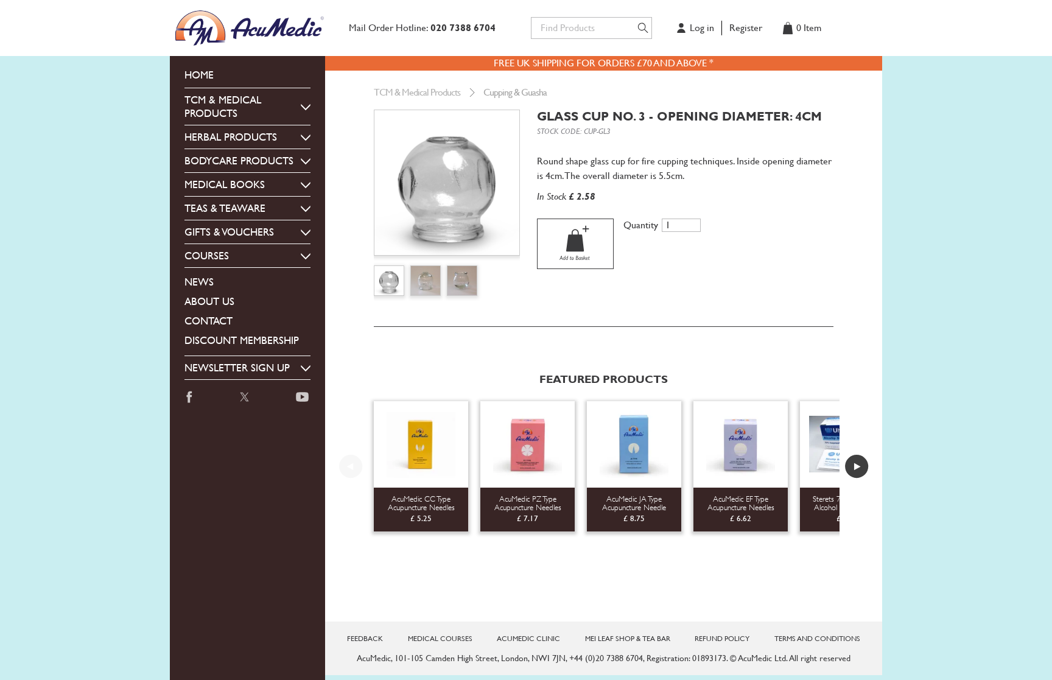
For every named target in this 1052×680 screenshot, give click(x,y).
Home (199, 75)
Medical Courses (440, 638)
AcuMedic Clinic (528, 638)
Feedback (365, 638)
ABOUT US (209, 301)
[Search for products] (643, 28)
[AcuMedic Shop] (251, 28)
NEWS (199, 282)
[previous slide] (350, 466)
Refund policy (722, 638)
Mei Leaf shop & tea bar (627, 638)
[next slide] (856, 466)
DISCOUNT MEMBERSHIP (241, 340)
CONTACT (208, 321)
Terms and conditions (817, 638)
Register (745, 27)
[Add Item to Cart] (575, 244)
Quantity (640, 225)
